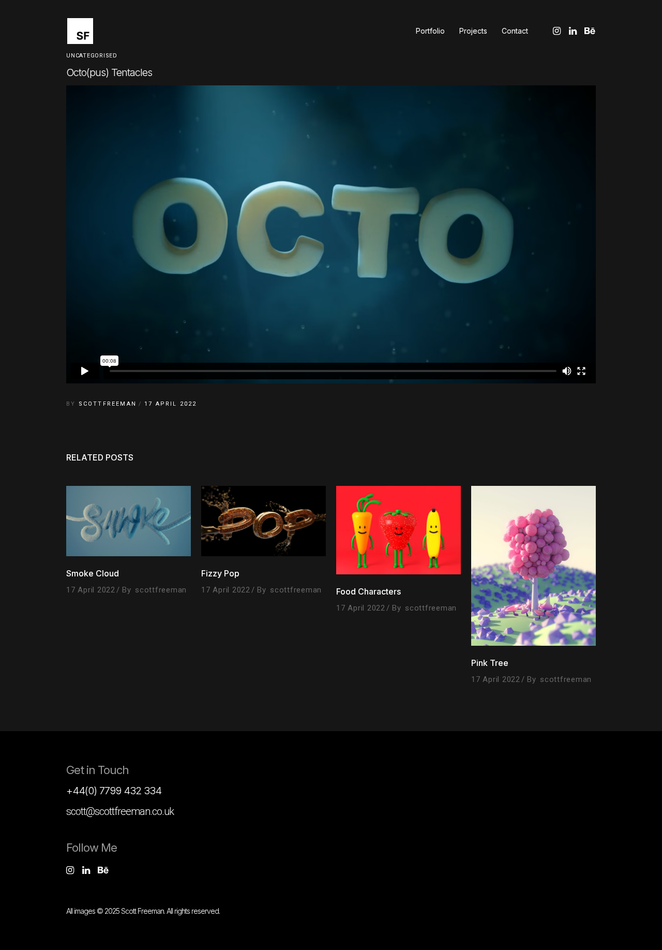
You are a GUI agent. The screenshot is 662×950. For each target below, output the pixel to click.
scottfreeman (108, 403)
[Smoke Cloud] (128, 521)
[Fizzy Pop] (263, 521)
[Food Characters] (398, 530)
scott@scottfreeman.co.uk (120, 811)
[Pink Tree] (533, 565)
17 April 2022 (170, 403)
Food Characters (368, 591)
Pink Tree (489, 663)
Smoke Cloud (92, 573)
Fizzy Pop (220, 573)
